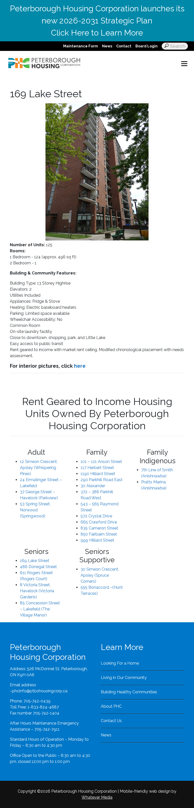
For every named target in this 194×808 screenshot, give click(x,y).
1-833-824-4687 (43, 707)
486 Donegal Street (38, 566)
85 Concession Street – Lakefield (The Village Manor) (40, 609)
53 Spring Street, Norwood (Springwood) (35, 510)
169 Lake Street (34, 560)
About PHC (111, 706)
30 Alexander (93, 485)
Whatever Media (97, 797)
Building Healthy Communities (129, 692)
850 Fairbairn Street (99, 534)
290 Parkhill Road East (102, 479)
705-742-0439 (37, 701)
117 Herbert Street (97, 467)
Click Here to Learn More (97, 32)
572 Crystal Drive (96, 516)
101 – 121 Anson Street (101, 461)
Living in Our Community (124, 677)
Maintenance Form (80, 46)
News (107, 46)
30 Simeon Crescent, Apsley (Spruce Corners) (100, 575)
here (80, 366)
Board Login (146, 46)
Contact (123, 46)
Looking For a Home (120, 663)
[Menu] (184, 63)
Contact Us (111, 720)
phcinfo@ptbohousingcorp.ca (39, 691)
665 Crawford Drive (99, 522)
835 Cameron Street (99, 528)
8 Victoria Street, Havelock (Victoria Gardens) (37, 590)
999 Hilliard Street (97, 540)
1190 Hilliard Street (98, 473)
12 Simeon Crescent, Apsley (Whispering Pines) (39, 467)
